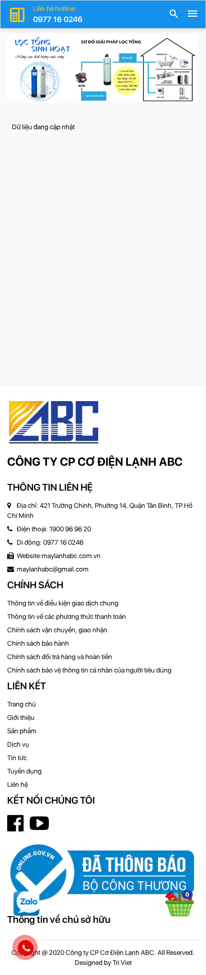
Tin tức (17, 758)
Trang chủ (21, 704)
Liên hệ (17, 784)
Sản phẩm (21, 731)
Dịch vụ (18, 744)
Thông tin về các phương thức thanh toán (66, 616)
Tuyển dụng (24, 771)
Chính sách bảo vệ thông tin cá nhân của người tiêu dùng (89, 670)
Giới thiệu (20, 717)
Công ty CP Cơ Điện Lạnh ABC (95, 462)
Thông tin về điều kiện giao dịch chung (62, 603)
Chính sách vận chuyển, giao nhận (57, 630)
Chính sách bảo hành (38, 643)
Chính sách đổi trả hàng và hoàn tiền (59, 657)
